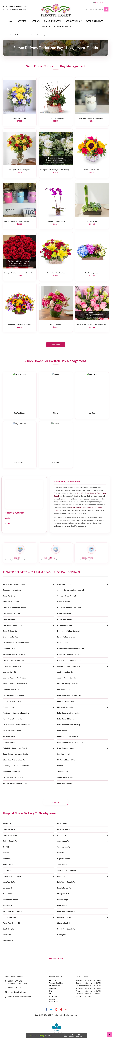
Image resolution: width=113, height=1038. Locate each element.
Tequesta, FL (8, 935)
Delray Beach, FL (10, 841)
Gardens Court (9, 649)
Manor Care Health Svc (12, 701)
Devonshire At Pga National (68, 631)
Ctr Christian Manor (65, 602)
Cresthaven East (64, 613)
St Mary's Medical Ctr (66, 760)
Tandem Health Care (11, 772)
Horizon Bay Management (13, 660)
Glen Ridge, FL (63, 841)
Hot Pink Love (55, 324)
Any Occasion (19, 462)
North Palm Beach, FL (11, 900)
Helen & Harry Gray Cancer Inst (70, 654)
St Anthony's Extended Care (14, 760)
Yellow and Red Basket (56, 273)
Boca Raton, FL (9, 829)
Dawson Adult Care (65, 625)
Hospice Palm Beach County (69, 660)
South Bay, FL (8, 929)
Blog (50, 994)
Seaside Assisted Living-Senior (16, 754)
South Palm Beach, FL (66, 929)
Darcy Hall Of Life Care (12, 625)
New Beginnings (19, 118)
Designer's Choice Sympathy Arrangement (55, 170)
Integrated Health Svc (12, 666)
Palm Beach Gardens (65, 783)
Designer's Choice (74, 21)
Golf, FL (6, 847)
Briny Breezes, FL (10, 835)
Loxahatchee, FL (64, 888)
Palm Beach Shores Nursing (68, 725)
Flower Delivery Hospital (19, 35)
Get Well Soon (19, 413)
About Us (52, 980)
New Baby (92, 413)
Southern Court (63, 754)
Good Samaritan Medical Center (70, 649)
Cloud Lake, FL (63, 835)
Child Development (11, 602)
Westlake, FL (8, 941)
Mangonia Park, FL (64, 894)
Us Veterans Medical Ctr (13, 777)
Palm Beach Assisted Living (68, 713)
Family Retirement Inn (66, 637)
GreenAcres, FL (63, 847)
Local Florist (53, 996)
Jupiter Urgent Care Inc (67, 678)
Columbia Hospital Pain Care (69, 608)
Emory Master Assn (11, 637)
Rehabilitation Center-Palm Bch (16, 748)
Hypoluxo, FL (8, 864)
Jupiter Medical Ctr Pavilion (14, 678)
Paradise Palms (9, 736)
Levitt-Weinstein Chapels (13, 695)
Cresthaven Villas (10, 619)
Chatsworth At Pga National (68, 596)
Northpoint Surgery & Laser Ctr (16, 713)
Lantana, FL (7, 888)
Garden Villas (62, 643)
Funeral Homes (54, 1002)
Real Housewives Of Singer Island (92, 118)
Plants (55, 413)
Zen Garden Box (92, 221)
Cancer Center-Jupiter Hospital (70, 590)
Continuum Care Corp (12, 613)
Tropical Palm (62, 772)
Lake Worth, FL (9, 882)
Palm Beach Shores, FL (66, 911)
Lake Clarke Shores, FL (12, 876)
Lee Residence (63, 690)
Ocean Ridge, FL (63, 900)
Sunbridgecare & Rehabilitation (16, 766)
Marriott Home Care (65, 701)
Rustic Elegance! (92, 273)
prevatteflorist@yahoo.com (17, 992)
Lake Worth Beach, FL (66, 882)
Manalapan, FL (9, 894)
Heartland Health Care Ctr (14, 654)
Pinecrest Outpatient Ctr (67, 736)
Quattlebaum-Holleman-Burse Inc (71, 742)
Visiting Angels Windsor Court (15, 783)
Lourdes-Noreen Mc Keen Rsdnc (70, 695)
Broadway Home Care (12, 590)
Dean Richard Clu (10, 631)
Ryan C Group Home (65, 748)
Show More (56, 344)
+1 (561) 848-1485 (19, 9)
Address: (9, 518)
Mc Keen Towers (10, 707)
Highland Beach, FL (65, 859)
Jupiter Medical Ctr (65, 672)
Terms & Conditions (56, 983)
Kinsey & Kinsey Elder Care (68, 684)
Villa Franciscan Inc (65, 777)
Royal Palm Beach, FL (11, 923)
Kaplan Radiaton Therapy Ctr (15, 684)
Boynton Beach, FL (64, 829)
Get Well (55, 462)
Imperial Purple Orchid (56, 221)
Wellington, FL (63, 935)
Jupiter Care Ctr (10, 672)
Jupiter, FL (7, 870)
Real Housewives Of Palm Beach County (19, 221)
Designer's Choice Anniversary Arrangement (92, 324)
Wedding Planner (94, 21)
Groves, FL (7, 853)
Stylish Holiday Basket (56, 118)
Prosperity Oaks (9, 742)
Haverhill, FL (8, 859)
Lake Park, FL (62, 876)
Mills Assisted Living (65, 707)
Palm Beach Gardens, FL (13, 911)
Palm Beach (62, 731)
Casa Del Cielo (9, 596)
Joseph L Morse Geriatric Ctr (69, 666)
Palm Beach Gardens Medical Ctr (16, 725)
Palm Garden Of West (12, 731)
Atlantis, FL (7, 823)
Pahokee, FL (8, 905)
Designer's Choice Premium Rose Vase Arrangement (19, 273)
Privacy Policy (54, 986)
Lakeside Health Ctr (11, 690)
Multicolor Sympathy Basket (19, 324)
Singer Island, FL (63, 923)
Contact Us (53, 988)
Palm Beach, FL (63, 905)
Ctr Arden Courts (64, 584)
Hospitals (52, 999)
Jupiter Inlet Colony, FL (66, 870)
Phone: (8, 523)
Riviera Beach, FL (64, 917)
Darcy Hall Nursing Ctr (66, 619)
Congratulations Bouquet (19, 170)
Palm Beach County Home (14, 719)
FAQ (51, 991)
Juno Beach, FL (63, 864)
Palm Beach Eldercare (66, 719)
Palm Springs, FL (9, 917)
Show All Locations (55, 958)
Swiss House (62, 766)
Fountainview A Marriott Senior (16, 643)
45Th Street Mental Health (14, 584)
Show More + (56, 802)
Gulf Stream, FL (63, 853)
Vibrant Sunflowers (92, 170)
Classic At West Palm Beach (14, 608)
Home (5, 35)
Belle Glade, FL (63, 823)
